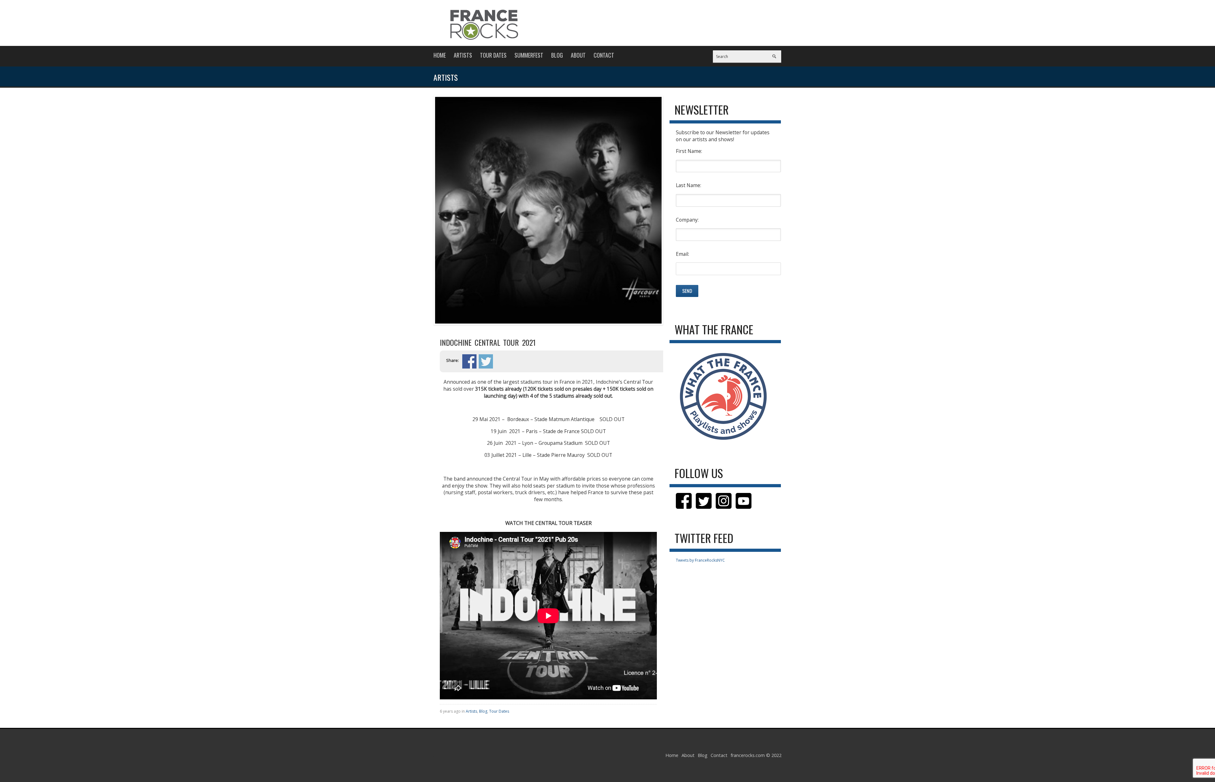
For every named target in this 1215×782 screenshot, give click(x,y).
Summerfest (528, 55)
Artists (463, 55)
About (578, 55)
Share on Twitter (486, 361)
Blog (557, 55)
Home (439, 55)
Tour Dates (493, 55)
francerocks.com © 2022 (756, 755)
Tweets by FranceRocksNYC (700, 560)
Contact (604, 55)
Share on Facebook (469, 361)
